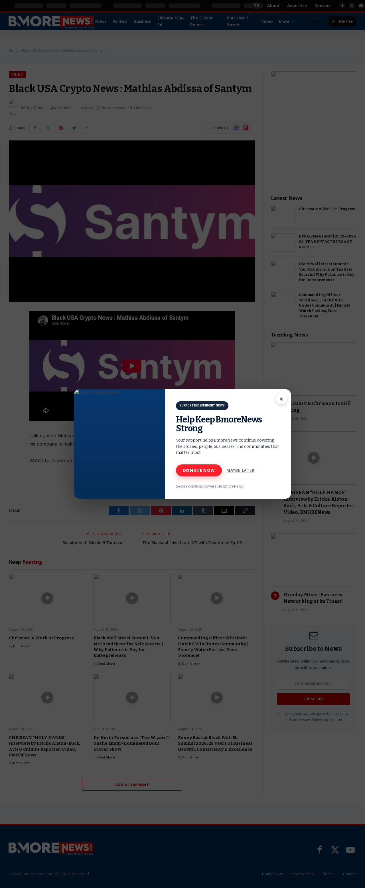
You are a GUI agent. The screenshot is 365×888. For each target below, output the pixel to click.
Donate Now (199, 470)
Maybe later (240, 470)
